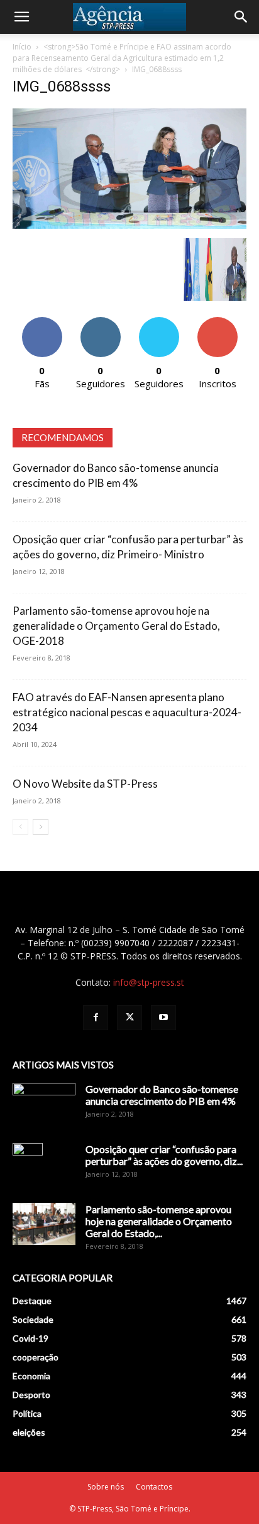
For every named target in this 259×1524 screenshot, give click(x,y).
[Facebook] (95, 1017)
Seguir (100, 321)
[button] (21, 17)
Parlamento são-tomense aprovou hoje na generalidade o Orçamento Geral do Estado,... (158, 1221)
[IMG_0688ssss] (129, 225)
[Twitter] (129, 1017)
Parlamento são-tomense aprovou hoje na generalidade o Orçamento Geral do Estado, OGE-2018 (116, 625)
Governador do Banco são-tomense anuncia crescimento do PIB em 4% (161, 1095)
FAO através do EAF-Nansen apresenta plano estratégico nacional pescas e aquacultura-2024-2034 (127, 712)
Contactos (154, 1486)
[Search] (241, 17)
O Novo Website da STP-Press (85, 783)
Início (22, 46)
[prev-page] (20, 827)
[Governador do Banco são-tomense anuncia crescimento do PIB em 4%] (44, 1105)
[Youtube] (163, 1017)
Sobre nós (105, 1486)
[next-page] (40, 827)
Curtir (42, 321)
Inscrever (217, 321)
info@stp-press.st (148, 982)
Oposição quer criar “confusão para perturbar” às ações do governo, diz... (164, 1155)
